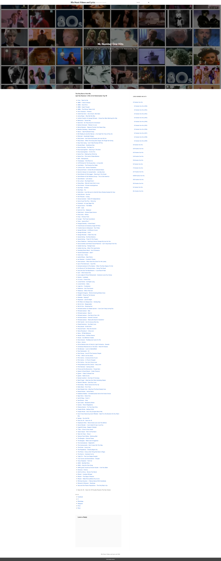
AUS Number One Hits (138, 152)
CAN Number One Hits (138, 156)
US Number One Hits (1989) (140, 141)
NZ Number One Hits (138, 164)
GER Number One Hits (138, 148)
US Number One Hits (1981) (140, 110)
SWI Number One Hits (138, 183)
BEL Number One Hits (138, 191)
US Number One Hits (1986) (140, 129)
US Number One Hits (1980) (140, 106)
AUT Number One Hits (138, 171)
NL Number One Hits (138, 187)
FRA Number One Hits (138, 160)
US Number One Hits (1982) (140, 113)
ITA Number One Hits (138, 168)
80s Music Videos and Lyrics (83, 2)
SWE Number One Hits (138, 179)
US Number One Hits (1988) (140, 137)
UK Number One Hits (138, 144)
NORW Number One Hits (139, 175)
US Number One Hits (138, 102)
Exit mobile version (110, 559)
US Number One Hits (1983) (140, 117)
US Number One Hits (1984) (140, 121)
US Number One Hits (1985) (140, 125)
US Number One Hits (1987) (140, 133)
